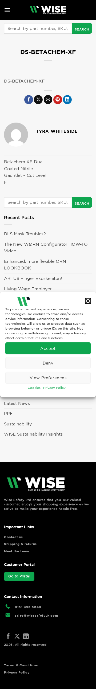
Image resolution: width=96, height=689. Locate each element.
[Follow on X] (17, 636)
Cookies (34, 387)
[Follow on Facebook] (8, 636)
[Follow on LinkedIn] (26, 636)
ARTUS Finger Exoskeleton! (33, 278)
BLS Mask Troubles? (25, 233)
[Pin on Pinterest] (57, 99)
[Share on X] (38, 99)
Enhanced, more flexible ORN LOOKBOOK (35, 265)
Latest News (17, 403)
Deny (48, 363)
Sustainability (18, 423)
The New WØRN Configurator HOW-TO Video (46, 247)
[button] (88, 301)
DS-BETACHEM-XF (24, 81)
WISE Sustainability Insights (33, 434)
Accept (48, 348)
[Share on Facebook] (28, 99)
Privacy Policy (54, 387)
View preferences (48, 377)
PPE (8, 413)
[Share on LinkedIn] (67, 99)
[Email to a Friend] (48, 99)
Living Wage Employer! (28, 288)
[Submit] (82, 28)
